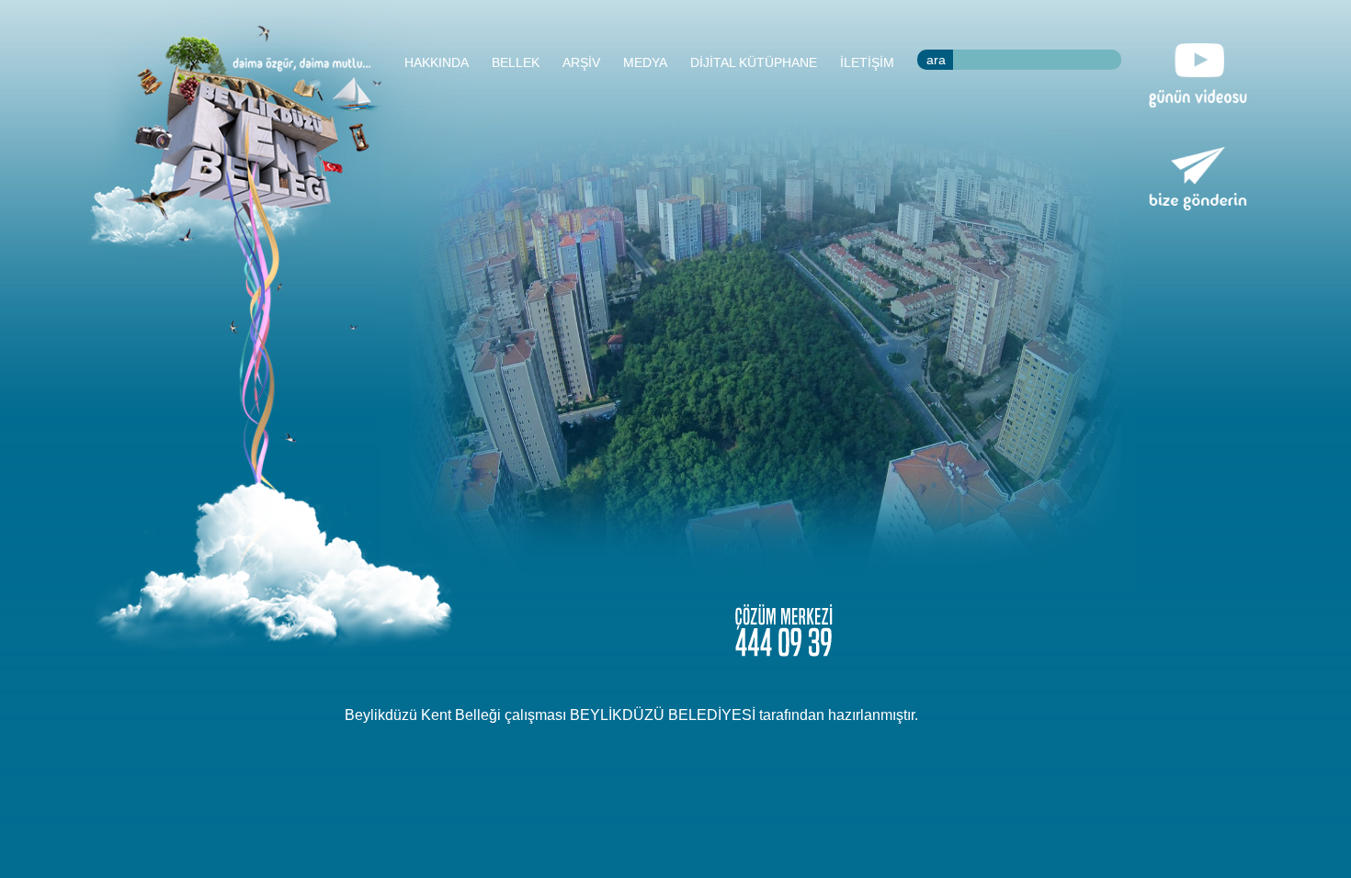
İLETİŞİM (867, 62)
